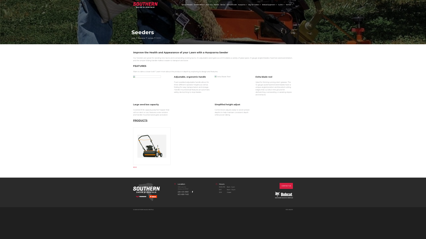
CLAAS (280, 5)
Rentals (216, 5)
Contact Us (286, 186)
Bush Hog (209, 5)
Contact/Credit (232, 5)
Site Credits (289, 209)
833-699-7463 (183, 194)
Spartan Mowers (187, 5)
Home (133, 38)
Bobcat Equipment (268, 5)
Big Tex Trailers (253, 5)
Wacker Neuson (199, 5)
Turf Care (151, 38)
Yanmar (288, 5)
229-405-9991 (183, 192)
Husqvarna (241, 5)
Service (222, 5)
